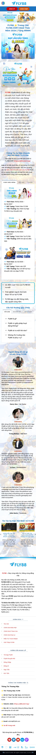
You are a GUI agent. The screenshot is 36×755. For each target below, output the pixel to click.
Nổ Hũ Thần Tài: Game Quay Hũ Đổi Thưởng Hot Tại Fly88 (27, 535)
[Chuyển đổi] (3, 285)
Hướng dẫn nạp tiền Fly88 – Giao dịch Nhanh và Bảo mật (9, 535)
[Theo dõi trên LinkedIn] (14, 740)
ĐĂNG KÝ (12, 9)
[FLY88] (19, 3)
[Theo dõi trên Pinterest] (9, 740)
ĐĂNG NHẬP (24, 9)
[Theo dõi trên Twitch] (27, 740)
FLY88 (4, 573)
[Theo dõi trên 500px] (22, 740)
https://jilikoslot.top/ (22, 161)
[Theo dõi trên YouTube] (18, 740)
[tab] (9, 182)
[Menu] (3, 3)
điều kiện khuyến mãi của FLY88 (17, 170)
